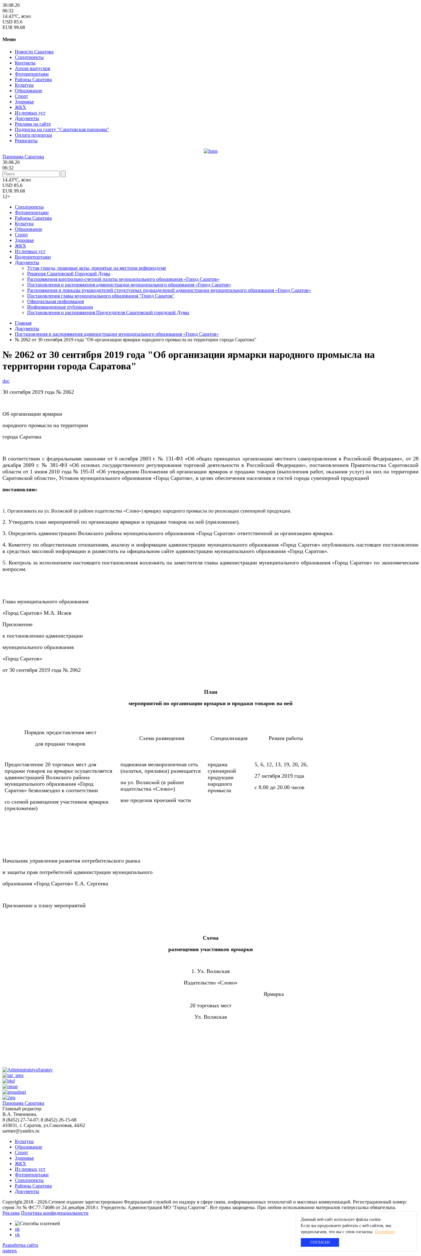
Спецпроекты (29, 57)
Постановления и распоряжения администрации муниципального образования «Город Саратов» (129, 284)
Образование (28, 90)
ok (17, 1229)
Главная (23, 323)
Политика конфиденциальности (54, 1213)
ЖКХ (20, 107)
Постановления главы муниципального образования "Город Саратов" (100, 295)
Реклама (11, 1213)
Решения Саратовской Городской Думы (68, 273)
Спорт (21, 96)
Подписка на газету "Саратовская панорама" (62, 129)
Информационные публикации (60, 307)
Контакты (25, 62)
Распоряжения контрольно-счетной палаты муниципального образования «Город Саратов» (123, 279)
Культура (24, 85)
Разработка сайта (20, 1245)
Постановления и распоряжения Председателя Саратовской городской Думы (108, 312)
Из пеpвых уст (30, 112)
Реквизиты (26, 140)
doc (6, 381)
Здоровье (24, 101)
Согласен (320, 1242)
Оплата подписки (33, 135)
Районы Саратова (33, 79)
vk (17, 1234)
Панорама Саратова (23, 156)
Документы (27, 118)
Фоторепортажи (32, 74)
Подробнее (385, 1231)
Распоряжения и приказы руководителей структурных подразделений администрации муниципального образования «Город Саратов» (169, 290)
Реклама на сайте (33, 124)
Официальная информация (55, 301)
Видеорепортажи (33, 257)
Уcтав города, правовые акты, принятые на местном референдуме (96, 268)
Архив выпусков (32, 68)
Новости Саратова (34, 51)
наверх (9, 1250)
